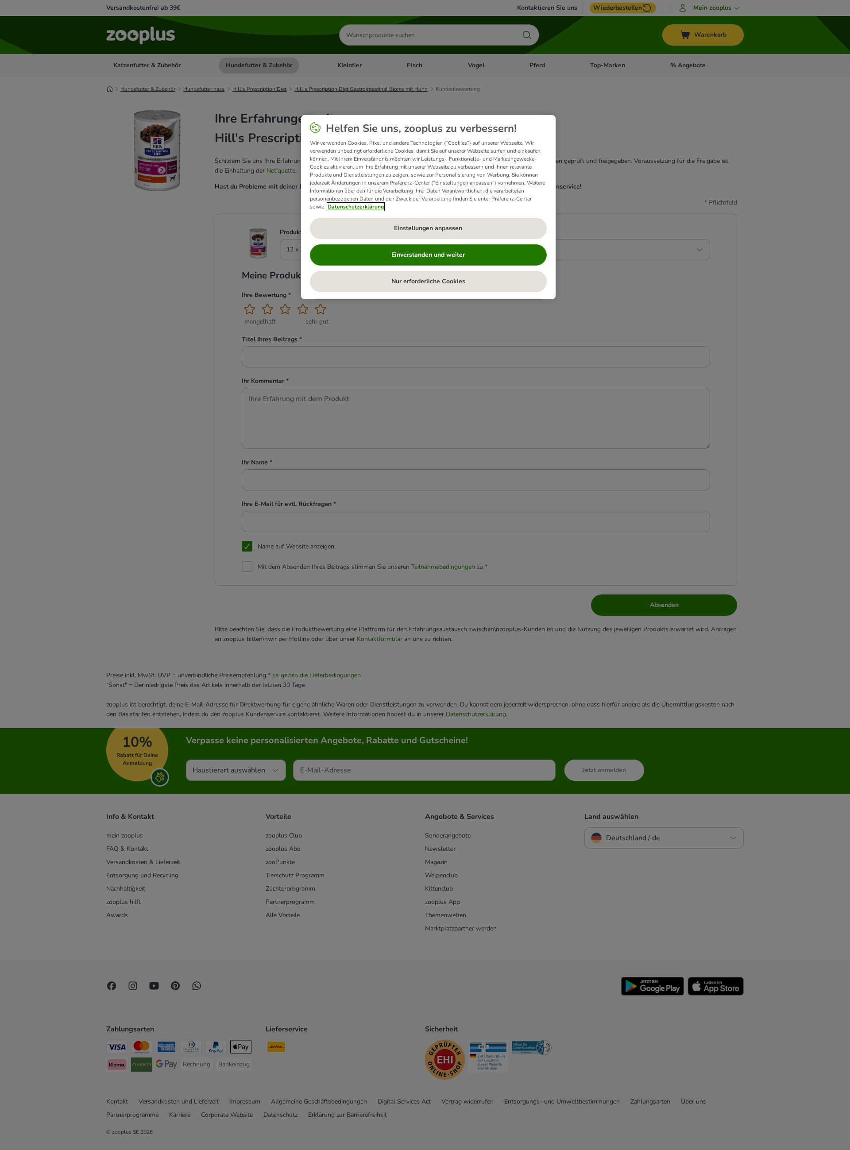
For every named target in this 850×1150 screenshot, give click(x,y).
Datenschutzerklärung (356, 206)
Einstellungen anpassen (428, 228)
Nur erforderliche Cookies (428, 281)
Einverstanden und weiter (428, 255)
